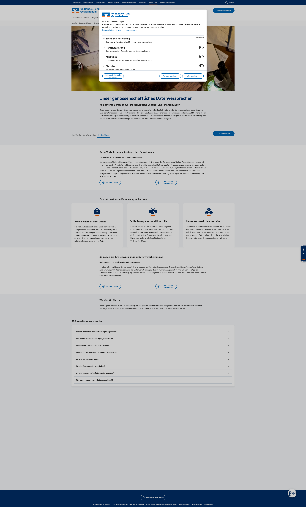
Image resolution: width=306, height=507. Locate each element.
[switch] (201, 47)
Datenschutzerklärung (111, 30)
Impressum (130, 30)
